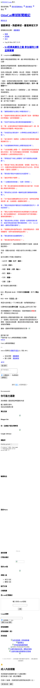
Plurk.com (18, 550)
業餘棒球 (16, 358)
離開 (11, 684)
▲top (2, 362)
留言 (16, 350)
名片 (6, 39)
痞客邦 (12, 350)
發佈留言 (4, 377)
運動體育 (17, 30)
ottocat (3, 339)
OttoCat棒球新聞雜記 (15, 15)
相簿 (6, 34)
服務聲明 (20, 661)
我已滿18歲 (5, 684)
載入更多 (4, 365)
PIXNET (9, 659)
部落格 (7, 36)
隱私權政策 (34, 659)
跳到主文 (4, 20)
